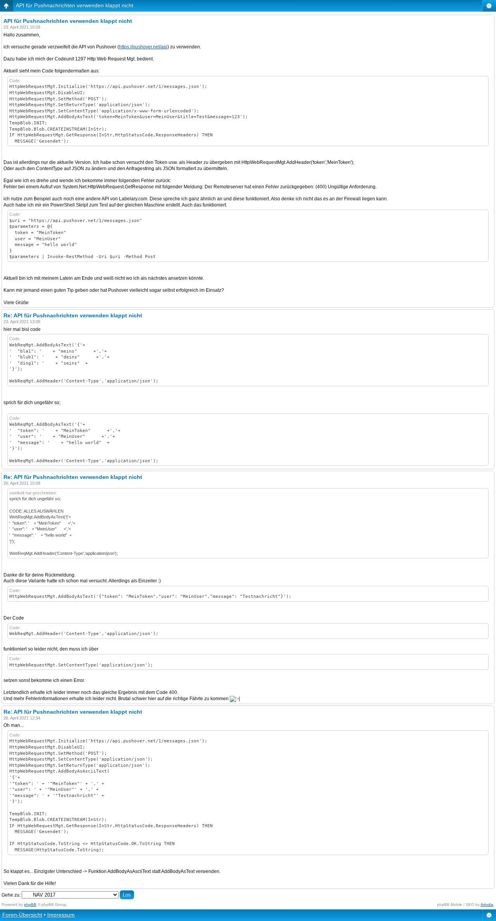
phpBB (30, 904)
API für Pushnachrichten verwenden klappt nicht (74, 5)
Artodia (486, 904)
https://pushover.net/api (143, 47)
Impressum (61, 915)
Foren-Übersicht (22, 915)
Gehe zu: (11, 895)
